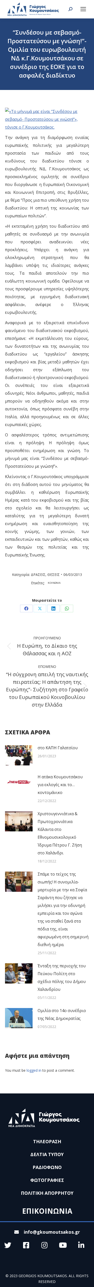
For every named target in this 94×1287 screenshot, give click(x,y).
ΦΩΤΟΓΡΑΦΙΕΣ (47, 1180)
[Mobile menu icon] (83, 9)
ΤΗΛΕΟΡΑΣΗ (47, 1141)
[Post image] (19, 755)
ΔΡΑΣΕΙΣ (38, 574)
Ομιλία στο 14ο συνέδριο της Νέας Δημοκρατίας (62, 1014)
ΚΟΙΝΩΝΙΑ (54, 582)
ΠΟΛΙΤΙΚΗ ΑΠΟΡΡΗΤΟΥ (47, 1193)
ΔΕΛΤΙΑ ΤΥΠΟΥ (47, 1154)
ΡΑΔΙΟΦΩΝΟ (47, 1167)
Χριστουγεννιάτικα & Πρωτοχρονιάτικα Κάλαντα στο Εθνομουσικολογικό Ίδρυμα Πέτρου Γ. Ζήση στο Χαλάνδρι (60, 833)
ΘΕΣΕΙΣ (53, 574)
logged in (34, 1070)
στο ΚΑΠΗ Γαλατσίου (58, 748)
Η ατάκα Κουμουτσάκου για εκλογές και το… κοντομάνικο (60, 784)
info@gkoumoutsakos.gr (52, 1232)
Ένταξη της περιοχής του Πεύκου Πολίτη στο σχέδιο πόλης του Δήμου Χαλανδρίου (62, 977)
